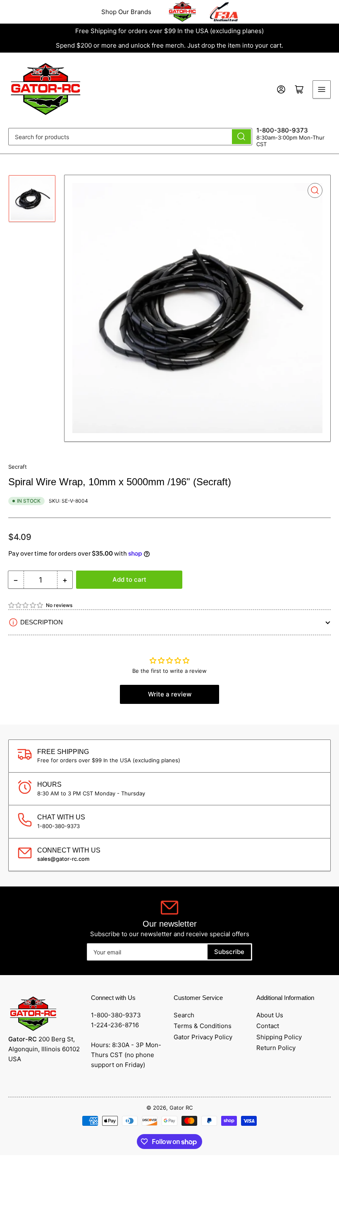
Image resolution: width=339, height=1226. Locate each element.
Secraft (17, 466)
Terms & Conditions (203, 1026)
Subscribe (229, 952)
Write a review (169, 694)
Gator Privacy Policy (203, 1037)
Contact (267, 1026)
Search (184, 1015)
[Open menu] (322, 89)
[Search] (241, 137)
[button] (26, 605)
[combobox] (130, 136)
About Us (269, 1015)
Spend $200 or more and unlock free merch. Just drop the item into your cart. (169, 45)
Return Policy (276, 1048)
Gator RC (181, 1107)
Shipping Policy (279, 1037)
